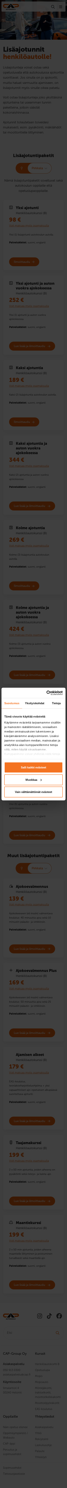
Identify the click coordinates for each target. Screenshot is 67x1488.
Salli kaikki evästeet (33, 767)
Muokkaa (31, 779)
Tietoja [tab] (56, 703)
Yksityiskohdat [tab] (34, 703)
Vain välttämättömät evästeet (33, 792)
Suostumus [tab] (11, 703)
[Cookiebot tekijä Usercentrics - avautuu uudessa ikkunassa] (47, 692)
